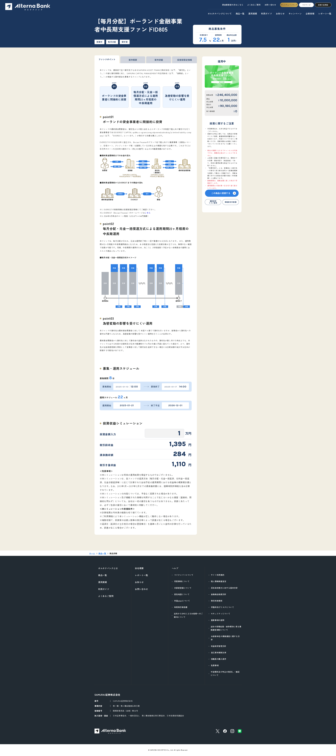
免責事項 (215, 665)
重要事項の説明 (217, 620)
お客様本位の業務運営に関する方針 (225, 638)
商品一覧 (240, 13)
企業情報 (310, 13)
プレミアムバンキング (289, 5)
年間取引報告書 (181, 607)
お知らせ (280, 13)
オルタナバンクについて (220, 13)
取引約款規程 (216, 600)
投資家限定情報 (184, 59)
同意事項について (182, 581)
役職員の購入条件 (218, 659)
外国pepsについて (182, 600)
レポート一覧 (324, 13)
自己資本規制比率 (218, 652)
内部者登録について (182, 588)
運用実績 (252, 13)
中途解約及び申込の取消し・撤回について (225, 673)
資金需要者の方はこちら (232, 4)
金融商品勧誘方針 (218, 594)
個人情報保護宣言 (218, 581)
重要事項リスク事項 (213, 202)
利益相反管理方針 (218, 646)
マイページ (306, 5)
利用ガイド (266, 13)
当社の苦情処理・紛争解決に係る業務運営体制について (226, 628)
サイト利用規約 (217, 575)
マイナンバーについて (183, 575)
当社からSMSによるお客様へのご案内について (188, 615)
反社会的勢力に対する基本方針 (224, 588)
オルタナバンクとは (108, 568)
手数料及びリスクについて (222, 607)
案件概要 (133, 59)
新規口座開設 (323, 5)
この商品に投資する (220, 193)
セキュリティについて (220, 613)
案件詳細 (158, 59)
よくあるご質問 (254, 4)
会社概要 (139, 568)
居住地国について (182, 594)
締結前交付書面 (230, 202)
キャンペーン (295, 13)
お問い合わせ (270, 4)
